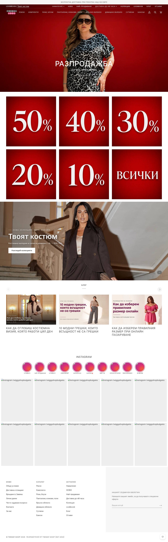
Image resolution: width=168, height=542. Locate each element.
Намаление (57, 6)
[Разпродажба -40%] (84, 121)
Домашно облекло (44, 507)
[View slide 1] (84, 241)
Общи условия (12, 486)
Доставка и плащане (14, 490)
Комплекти (40, 490)
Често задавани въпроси (16, 503)
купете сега (84, 76)
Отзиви (69, 515)
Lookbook (70, 507)
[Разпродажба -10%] (84, 174)
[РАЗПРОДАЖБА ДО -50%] (137, 174)
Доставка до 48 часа (105, 6)
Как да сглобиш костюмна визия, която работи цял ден (29, 330)
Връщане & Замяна (14, 494)
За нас (9, 511)
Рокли (38, 486)
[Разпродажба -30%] (137, 121)
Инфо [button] (8, 482)
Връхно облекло (43, 503)
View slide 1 (159, 272)
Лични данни (11, 498)
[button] (22, 12)
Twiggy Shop (14, 537)
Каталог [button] (40, 482)
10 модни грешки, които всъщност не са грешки (78, 330)
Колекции (70, 503)
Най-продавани (73, 494)
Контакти (10, 507)
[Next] (159, 289)
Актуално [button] (71, 482)
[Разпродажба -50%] (31, 121)
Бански (39, 515)
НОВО (69, 490)
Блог (68, 511)
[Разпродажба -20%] (31, 174)
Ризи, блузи (41, 494)
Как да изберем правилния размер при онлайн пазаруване (133, 331)
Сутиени (39, 511)
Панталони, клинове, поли (47, 498)
